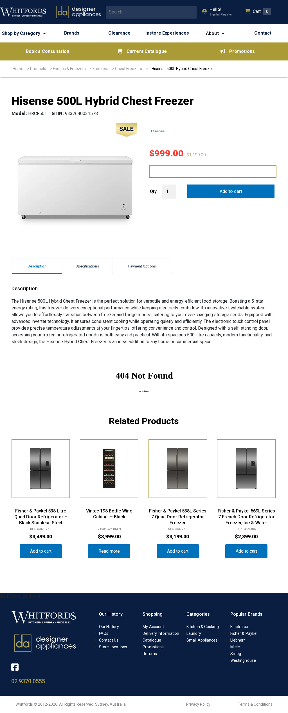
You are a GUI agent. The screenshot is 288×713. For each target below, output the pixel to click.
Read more (109, 551)
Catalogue (152, 640)
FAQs (103, 633)
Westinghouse (243, 660)
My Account (153, 626)
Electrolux (239, 626)
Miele (235, 647)
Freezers (100, 68)
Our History (111, 614)
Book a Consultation (47, 51)
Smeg (235, 653)
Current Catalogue (147, 51)
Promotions (242, 51)
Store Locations (113, 647)
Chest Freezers (128, 68)
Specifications (87, 266)
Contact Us (109, 640)
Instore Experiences (167, 33)
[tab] (37, 266)
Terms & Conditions (255, 704)
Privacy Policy (198, 704)
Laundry (193, 633)
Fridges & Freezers (69, 68)
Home (18, 68)
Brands (71, 33)
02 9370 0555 (28, 681)
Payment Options (142, 266)
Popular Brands (246, 614)
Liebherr (237, 640)
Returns (150, 653)
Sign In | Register (221, 14)
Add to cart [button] (40, 551)
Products (38, 68)
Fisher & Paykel (244, 633)
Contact (262, 33)
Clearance (119, 33)
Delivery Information (161, 633)
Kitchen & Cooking (202, 626)
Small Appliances (202, 640)
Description (37, 266)
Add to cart (231, 191)
